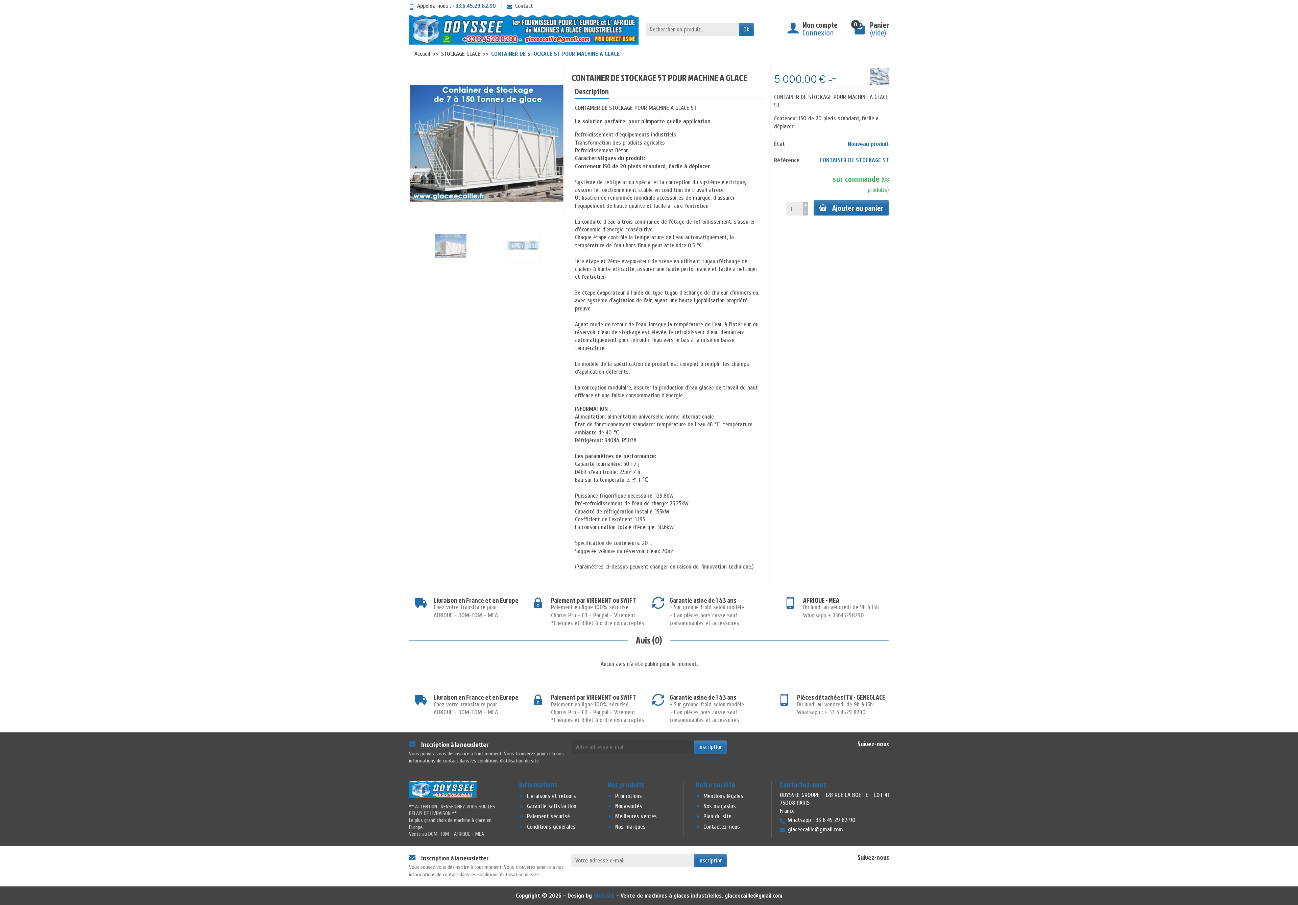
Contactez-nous (721, 826)
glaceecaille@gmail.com (753, 895)
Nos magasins (719, 806)
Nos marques (630, 826)
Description (592, 91)
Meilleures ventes (636, 816)
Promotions (628, 796)
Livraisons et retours (551, 796)
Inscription (710, 747)
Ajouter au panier (858, 208)
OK (746, 29)
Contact (524, 5)
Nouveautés (628, 806)
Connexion (818, 32)
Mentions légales (723, 796)
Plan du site (717, 816)
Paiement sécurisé (548, 816)
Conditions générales (551, 826)
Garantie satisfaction (551, 806)
